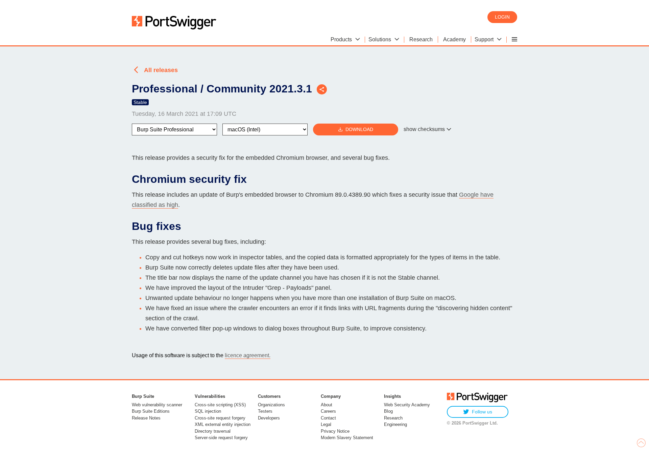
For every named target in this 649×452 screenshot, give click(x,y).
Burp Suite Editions (151, 411)
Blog (388, 411)
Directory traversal (213, 431)
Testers (265, 411)
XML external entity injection (222, 424)
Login (502, 17)
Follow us (482, 411)
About (326, 404)
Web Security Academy (407, 404)
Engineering (395, 424)
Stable (140, 102)
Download (359, 129)
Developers (269, 418)
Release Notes (146, 418)
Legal (326, 424)
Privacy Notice (335, 431)
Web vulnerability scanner (157, 404)
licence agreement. (247, 355)
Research (393, 418)
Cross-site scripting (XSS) (220, 404)
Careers (328, 411)
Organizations (271, 404)
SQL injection (208, 411)
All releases (161, 70)
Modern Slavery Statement (347, 437)
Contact (328, 418)
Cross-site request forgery (220, 418)
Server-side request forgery (221, 437)
